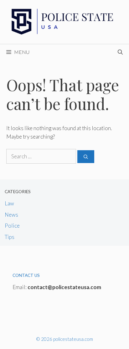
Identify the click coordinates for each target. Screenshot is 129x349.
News (11, 214)
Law (9, 203)
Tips (9, 237)
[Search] (86, 156)
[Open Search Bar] (120, 52)
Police (12, 225)
